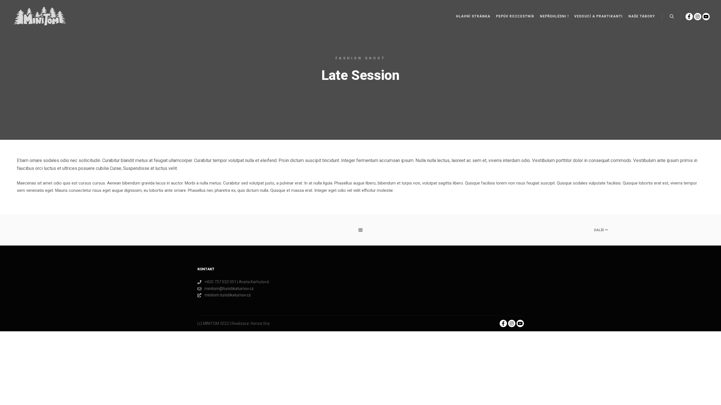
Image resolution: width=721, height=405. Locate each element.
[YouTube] (706, 16)
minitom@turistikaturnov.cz (229, 288)
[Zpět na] (360, 230)
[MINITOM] (39, 16)
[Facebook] (689, 16)
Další (599, 230)
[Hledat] (672, 16)
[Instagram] (697, 16)
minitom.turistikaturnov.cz (227, 295)
